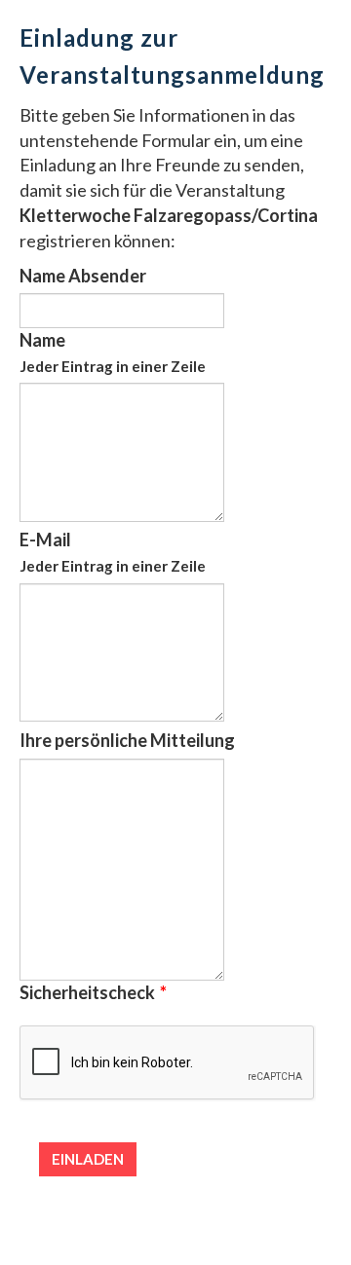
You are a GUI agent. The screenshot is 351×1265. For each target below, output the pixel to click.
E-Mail (113, 552)
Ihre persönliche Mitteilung (127, 740)
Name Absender (83, 275)
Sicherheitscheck (93, 992)
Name (113, 352)
